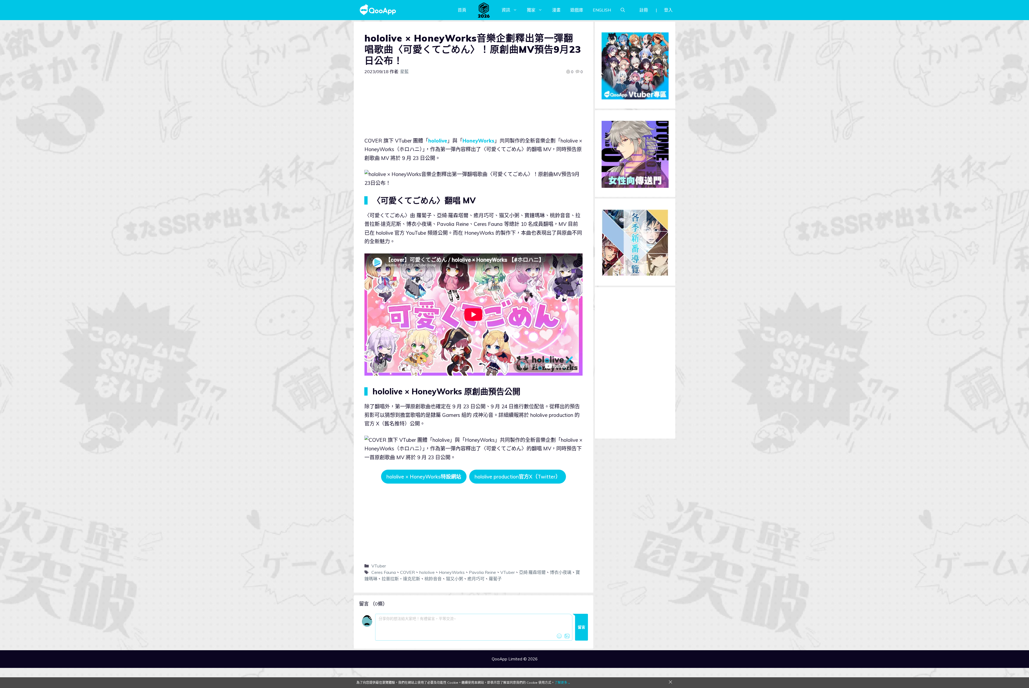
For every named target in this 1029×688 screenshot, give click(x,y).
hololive (437, 140)
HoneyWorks (478, 140)
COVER (407, 572)
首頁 (462, 10)
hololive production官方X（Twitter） (518, 476)
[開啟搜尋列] (623, 10)
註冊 (643, 10)
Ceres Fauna (383, 572)
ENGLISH (602, 10)
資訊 (506, 10)
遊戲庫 (576, 10)
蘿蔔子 (495, 578)
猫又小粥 (454, 578)
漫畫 (556, 10)
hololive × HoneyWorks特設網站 (423, 476)
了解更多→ (562, 682)
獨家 (531, 10)
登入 (668, 10)
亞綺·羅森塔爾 (532, 572)
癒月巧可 (475, 578)
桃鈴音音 (433, 578)
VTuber (378, 566)
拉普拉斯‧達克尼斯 (401, 578)
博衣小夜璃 (560, 572)
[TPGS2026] (484, 10)
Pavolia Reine (482, 572)
